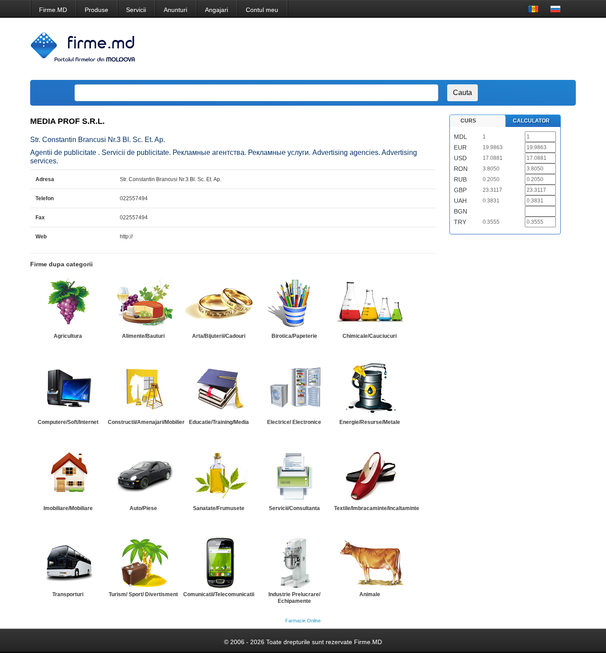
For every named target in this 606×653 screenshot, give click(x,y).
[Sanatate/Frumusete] (218, 475)
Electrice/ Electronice (294, 422)
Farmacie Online (303, 620)
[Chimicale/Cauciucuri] (369, 303)
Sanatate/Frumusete (218, 508)
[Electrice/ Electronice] (294, 389)
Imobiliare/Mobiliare (68, 508)
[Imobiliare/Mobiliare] (67, 475)
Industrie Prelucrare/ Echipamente (294, 597)
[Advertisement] (408, 49)
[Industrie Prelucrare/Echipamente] (294, 561)
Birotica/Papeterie (294, 336)
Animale (369, 594)
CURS (468, 121)
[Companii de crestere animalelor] (369, 561)
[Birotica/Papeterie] (294, 303)
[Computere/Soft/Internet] (67, 389)
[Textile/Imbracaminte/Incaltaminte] (369, 475)
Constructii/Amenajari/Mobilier (146, 422)
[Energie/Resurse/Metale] (369, 389)
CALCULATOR (531, 121)
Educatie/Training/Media (219, 422)
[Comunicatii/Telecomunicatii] (218, 561)
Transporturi (67, 594)
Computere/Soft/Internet (68, 422)
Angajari (216, 9)
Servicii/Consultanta (294, 508)
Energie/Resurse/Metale (369, 422)
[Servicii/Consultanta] (294, 475)
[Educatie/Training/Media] (218, 389)
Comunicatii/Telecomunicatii (218, 594)
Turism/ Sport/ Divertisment (143, 594)
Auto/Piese (143, 508)
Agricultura (68, 336)
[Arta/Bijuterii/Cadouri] (218, 303)
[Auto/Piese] (143, 475)
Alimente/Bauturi (143, 336)
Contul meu (262, 9)
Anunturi (175, 9)
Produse (96, 9)
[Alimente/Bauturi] (143, 303)
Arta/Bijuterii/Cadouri (218, 336)
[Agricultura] (67, 303)
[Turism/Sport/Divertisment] (143, 561)
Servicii (136, 9)
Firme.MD (53, 9)
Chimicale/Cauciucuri (369, 336)
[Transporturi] (67, 561)
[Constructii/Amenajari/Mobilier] (143, 389)
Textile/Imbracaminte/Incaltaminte (376, 508)
